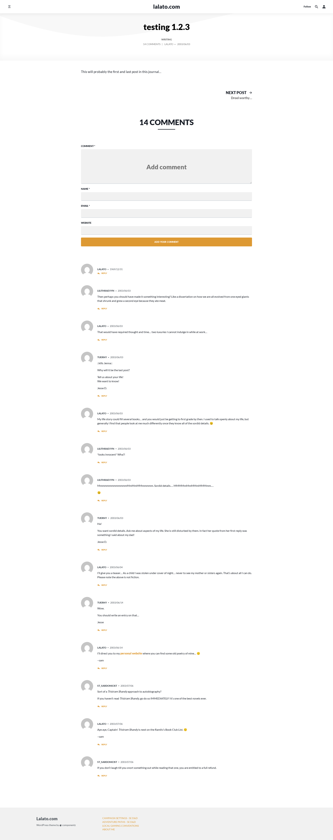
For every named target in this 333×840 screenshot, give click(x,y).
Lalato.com (166, 6)
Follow (307, 6)
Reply (104, 273)
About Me (108, 829)
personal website (131, 653)
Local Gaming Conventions (120, 825)
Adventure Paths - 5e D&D (119, 821)
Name (85, 188)
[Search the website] (316, 6)
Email (85, 205)
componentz (69, 825)
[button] (324, 6)
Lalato (168, 44)
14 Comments (151, 44)
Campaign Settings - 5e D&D (120, 818)
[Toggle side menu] (9, 7)
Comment (88, 146)
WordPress (42, 825)
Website (86, 222)
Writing (166, 39)
